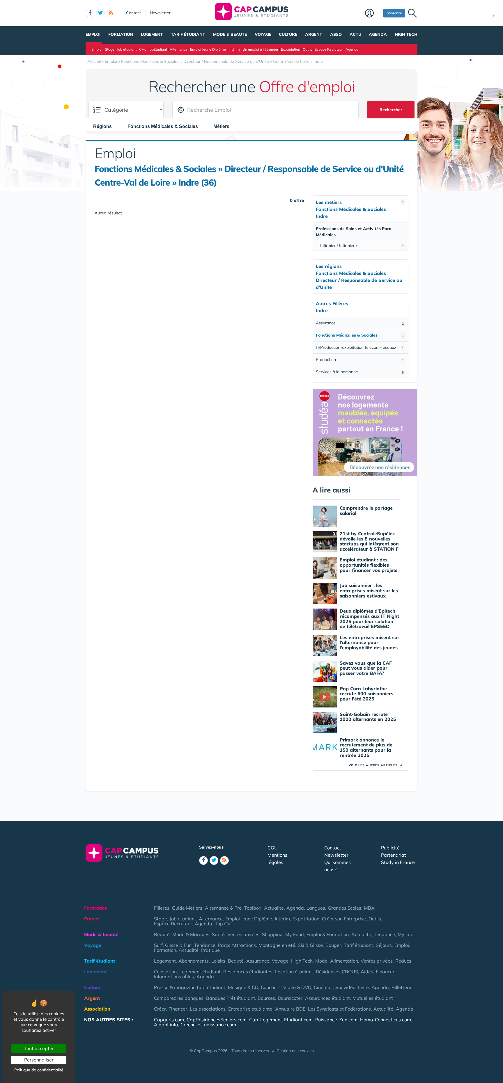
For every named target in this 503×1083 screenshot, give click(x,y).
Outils (307, 49)
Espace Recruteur (329, 49)
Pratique (210, 950)
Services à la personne (360, 371)
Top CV (223, 923)
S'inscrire (394, 13)
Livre (363, 987)
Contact (133, 12)
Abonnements (193, 961)
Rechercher (391, 109)
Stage (109, 49)
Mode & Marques (190, 934)
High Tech (406, 34)
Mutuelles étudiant (373, 998)
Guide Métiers (187, 908)
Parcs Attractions (237, 945)
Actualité (274, 908)
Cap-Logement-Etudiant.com (281, 1019)
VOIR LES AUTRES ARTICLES (376, 765)
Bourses (266, 998)
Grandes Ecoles (344, 908)
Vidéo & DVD (297, 987)
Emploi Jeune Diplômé (208, 49)
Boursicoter (290, 998)
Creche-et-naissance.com (208, 1024)
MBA (369, 908)
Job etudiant (127, 49)
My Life (405, 934)
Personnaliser (39, 1060)
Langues (316, 908)
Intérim (234, 49)
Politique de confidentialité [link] (38, 1070)
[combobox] (105, 126)
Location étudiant (294, 971)
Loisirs (218, 961)
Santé (218, 934)
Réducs (403, 961)
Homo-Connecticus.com (385, 1019)
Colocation (165, 971)
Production (360, 359)
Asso (336, 34)
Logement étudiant (200, 971)
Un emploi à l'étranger (260, 49)
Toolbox (252, 908)
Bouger (333, 945)
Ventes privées (243, 934)
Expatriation (290, 49)
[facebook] (90, 13)
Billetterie (402, 987)
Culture (288, 34)
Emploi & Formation (328, 934)
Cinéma (322, 987)
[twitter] (100, 13)
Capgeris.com (169, 1019)
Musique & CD (243, 987)
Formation (120, 34)
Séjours (384, 945)
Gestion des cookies (295, 1050)
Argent (313, 34)
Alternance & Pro (223, 908)
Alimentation (344, 961)
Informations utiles (174, 976)
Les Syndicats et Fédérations (339, 1009)
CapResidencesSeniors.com (217, 1019)
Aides (367, 971)
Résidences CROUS (337, 971)
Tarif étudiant (188, 34)
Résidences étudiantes (247, 971)
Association (97, 1008)
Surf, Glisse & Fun (173, 945)
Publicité (390, 848)
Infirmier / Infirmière (362, 245)
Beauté (162, 934)
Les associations (208, 1009)
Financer (385, 971)
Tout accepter (39, 1048)
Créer (160, 1009)
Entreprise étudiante (250, 1009)
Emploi (93, 34)
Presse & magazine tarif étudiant (189, 987)
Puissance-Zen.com (336, 1019)
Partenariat (393, 855)
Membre (372, 14)
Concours (271, 987)
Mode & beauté (230, 34)
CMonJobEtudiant (153, 49)
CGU (273, 848)
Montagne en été (276, 945)
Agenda (378, 34)
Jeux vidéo (344, 987)
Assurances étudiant (327, 998)
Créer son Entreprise (344, 919)
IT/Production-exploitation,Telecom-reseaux (360, 347)
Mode (321, 961)
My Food (294, 934)
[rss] (111, 13)
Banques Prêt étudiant (230, 998)
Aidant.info (166, 1024)
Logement (152, 34)
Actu (355, 34)
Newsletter (160, 12)
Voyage (263, 34)
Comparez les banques (178, 998)
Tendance (384, 934)
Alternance (178, 49)
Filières (161, 908)
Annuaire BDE (290, 1009)
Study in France (398, 862)
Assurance (360, 323)
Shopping (272, 934)
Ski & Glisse (310, 945)
